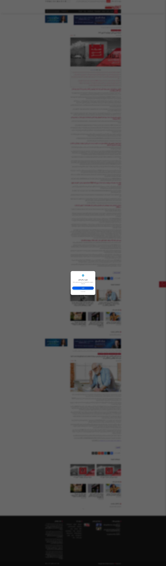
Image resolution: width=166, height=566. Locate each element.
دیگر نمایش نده (83, 291)
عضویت (83, 288)
